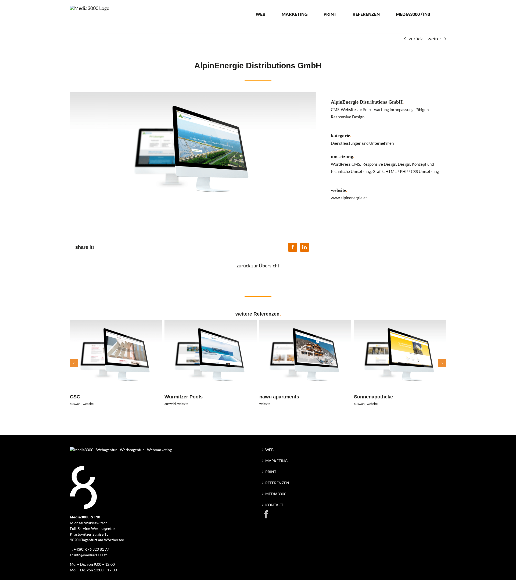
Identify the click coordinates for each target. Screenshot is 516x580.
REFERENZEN (277, 482)
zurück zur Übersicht (258, 265)
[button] (74, 363)
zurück (416, 38)
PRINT (270, 471)
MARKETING (276, 460)
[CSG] (116, 323)
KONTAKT (274, 505)
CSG (75, 396)
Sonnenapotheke (373, 396)
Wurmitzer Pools (183, 396)
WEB (269, 449)
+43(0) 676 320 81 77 (91, 549)
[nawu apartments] (305, 323)
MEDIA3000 (275, 493)
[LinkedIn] (304, 247)
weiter (434, 38)
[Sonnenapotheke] (400, 323)
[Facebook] (293, 247)
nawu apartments (279, 396)
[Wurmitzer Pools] (210, 323)
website (88, 404)
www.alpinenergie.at (349, 198)
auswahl (75, 404)
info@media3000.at (90, 555)
